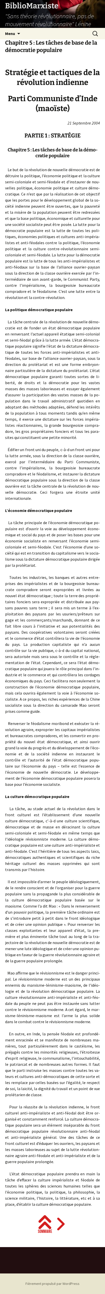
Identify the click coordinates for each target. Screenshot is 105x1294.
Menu (10, 33)
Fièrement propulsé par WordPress (52, 1283)
